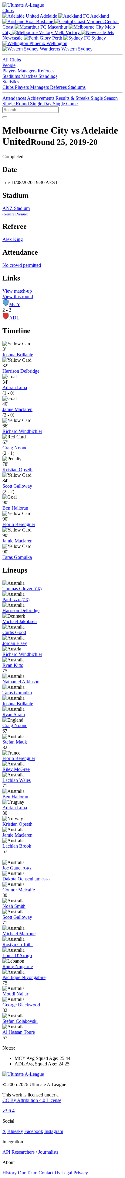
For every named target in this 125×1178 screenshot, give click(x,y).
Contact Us (49, 1172)
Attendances (14, 98)
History (9, 1172)
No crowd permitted (21, 265)
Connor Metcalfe (18, 889)
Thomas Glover (22, 588)
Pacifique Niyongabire (24, 977)
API (6, 1152)
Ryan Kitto (12, 665)
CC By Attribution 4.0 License (31, 1100)
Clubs (8, 10)
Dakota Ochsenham (25, 878)
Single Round (16, 103)
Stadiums (11, 76)
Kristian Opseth (17, 469)
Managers (28, 70)
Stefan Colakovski (20, 1021)
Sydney (98, 37)
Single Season (104, 98)
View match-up (17, 291)
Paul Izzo (15, 599)
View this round (17, 296)
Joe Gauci (16, 867)
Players (10, 70)
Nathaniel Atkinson (20, 681)
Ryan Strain (13, 714)
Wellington (56, 43)
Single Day (41, 103)
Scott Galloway (17, 486)
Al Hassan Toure (18, 1032)
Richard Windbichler (22, 431)
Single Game (65, 103)
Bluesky (15, 1131)
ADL (14, 317)
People (8, 65)
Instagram (53, 1131)
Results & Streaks (73, 98)
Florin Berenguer (18, 524)
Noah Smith (13, 906)
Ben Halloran (15, 508)
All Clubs (11, 59)
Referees (46, 70)
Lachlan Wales (16, 780)
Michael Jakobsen (19, 621)
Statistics (10, 81)
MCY (14, 304)
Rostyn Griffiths (17, 944)
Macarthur (57, 27)
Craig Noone (14, 447)
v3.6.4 (8, 1110)
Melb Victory (67, 32)
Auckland (99, 16)
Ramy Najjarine (17, 966)
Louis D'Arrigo (17, 955)
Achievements (41, 98)
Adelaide (48, 16)
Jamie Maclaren (17, 409)
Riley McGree (16, 769)
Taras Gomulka (17, 557)
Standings (48, 76)
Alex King (12, 239)
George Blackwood (21, 1004)
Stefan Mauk (14, 741)
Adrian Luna (14, 387)
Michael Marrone (18, 933)
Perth (57, 37)
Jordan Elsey (14, 643)
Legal (66, 1172)
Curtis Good (14, 632)
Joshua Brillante (17, 354)
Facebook (33, 1131)
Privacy (80, 1172)
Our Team (27, 1172)
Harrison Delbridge (20, 371)
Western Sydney (76, 48)
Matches (30, 76)
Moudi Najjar (15, 993)
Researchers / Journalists (35, 1152)
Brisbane (44, 21)
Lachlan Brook (16, 846)
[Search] (4, 117)
